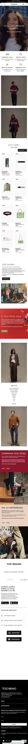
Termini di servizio (13, 727)
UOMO (3, 468)
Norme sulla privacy (5, 727)
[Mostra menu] (1, 4)
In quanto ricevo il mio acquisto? (13, 620)
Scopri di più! (9, 695)
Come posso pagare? (9, 615)
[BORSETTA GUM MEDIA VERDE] (21, 239)
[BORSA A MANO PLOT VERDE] (21, 213)
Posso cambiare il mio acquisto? (13, 625)
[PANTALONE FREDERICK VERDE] (7, 162)
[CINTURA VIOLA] (7, 213)
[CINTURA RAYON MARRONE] (21, 162)
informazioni (5, 706)
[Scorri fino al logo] (14, 579)
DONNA (8, 468)
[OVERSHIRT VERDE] (7, 187)
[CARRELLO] (26, 4)
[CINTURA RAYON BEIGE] (21, 187)
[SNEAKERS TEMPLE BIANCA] (7, 239)
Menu (2, 701)
